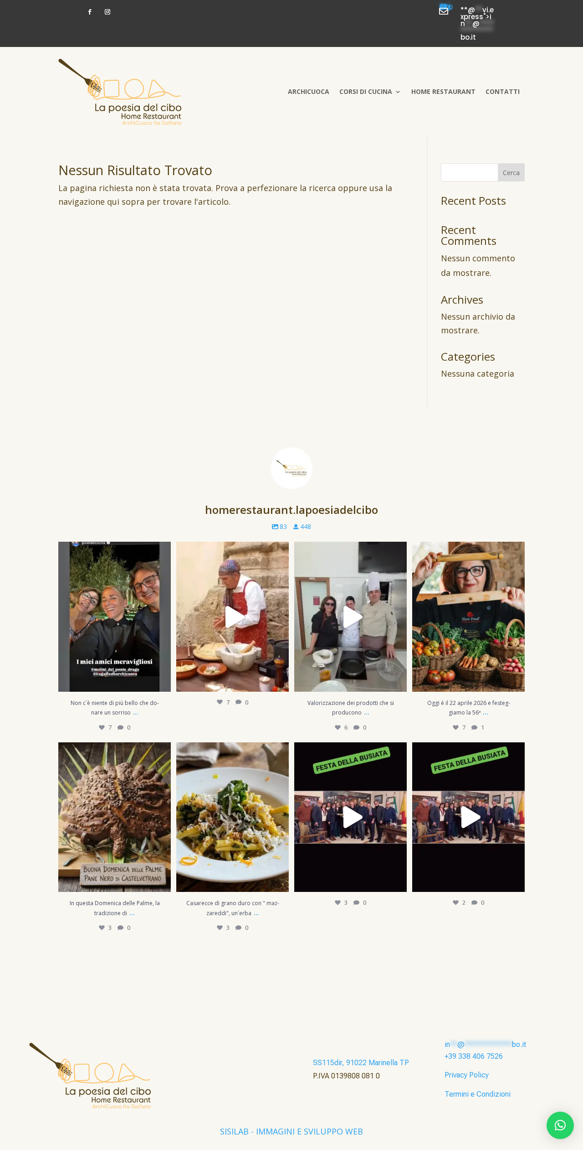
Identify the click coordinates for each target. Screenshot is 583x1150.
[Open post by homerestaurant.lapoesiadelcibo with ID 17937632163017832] (350, 817)
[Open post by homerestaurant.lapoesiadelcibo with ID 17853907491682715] (232, 817)
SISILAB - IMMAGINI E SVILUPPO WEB (291, 1131)
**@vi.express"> (446, 8)
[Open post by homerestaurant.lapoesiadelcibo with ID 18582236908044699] (468, 617)
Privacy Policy (467, 1075)
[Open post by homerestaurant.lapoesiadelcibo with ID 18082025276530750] (350, 617)
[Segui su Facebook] (89, 11)
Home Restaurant (443, 91)
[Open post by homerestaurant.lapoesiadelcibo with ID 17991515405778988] (114, 817)
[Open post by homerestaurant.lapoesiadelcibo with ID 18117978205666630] (232, 617)
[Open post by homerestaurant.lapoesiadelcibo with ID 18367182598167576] (468, 817)
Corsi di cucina (365, 91)
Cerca (511, 172)
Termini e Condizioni (478, 1094)
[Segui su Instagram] (107, 11)
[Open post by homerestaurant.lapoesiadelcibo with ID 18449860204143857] (114, 617)
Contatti (503, 91)
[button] (560, 1125)
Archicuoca (308, 91)
